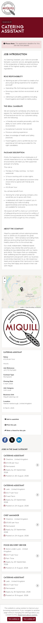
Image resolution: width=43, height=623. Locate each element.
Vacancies (6, 22)
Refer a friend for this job (15, 430)
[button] (21, 289)
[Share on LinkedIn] (19, 440)
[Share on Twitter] (12, 440)
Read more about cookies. (27, 615)
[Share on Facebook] (5, 440)
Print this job (11, 425)
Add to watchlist (12, 419)
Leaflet (22, 307)
